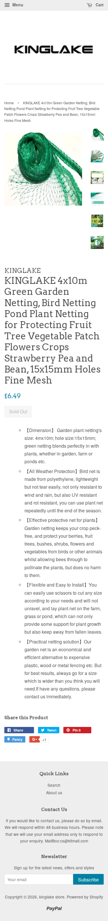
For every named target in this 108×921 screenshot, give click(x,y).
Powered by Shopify (85, 897)
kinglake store (52, 897)
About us (54, 792)
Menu (17, 5)
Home (9, 102)
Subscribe (88, 879)
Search (54, 785)
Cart (99, 5)
